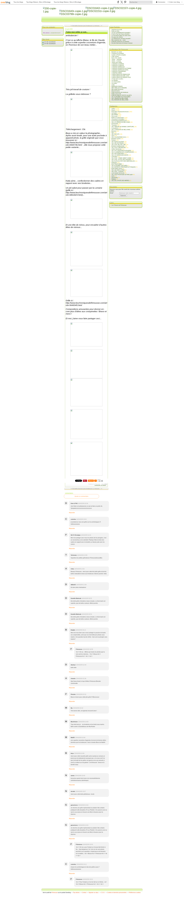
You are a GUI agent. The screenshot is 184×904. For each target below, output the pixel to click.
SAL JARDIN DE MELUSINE (119, 98)
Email (111, 193)
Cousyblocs (114, 128)
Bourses (113, 131)
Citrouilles (114, 156)
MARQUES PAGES (117, 86)
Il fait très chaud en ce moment (120, 41)
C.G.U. (103, 892)
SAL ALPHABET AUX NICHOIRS (120, 97)
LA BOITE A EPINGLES (118, 67)
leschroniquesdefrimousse (119, 120)
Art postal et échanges (117, 119)
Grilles (105, 484)
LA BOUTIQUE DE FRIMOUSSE (120, 74)
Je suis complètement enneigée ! (121, 32)
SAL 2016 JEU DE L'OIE (118, 144)
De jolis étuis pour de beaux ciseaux (121, 43)
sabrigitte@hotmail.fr (55, 32)
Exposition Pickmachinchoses (120, 111)
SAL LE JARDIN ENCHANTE (119, 155)
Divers (113, 110)
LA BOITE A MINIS (116, 73)
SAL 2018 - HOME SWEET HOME (121, 158)
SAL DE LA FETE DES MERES (120, 180)
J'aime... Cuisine (116, 61)
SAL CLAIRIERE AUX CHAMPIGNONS (122, 152)
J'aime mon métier (116, 62)
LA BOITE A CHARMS (117, 64)
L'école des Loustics (117, 79)
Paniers (113, 140)
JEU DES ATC (115, 134)
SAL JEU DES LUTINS (118, 170)
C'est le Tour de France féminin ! (120, 34)
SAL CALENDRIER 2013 (118, 137)
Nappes (113, 179)
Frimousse (55, 892)
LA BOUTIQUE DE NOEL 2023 (120, 76)
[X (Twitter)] (121, 2)
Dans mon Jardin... (116, 58)
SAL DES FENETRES (117, 153)
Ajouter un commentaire (81, 496)
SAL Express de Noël (117, 141)
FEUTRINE (114, 114)
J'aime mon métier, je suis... (77, 32)
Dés (112, 132)
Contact (84, 892)
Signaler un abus (94, 892)
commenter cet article (100, 485)
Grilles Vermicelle (116, 149)
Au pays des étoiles (117, 37)
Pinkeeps (114, 162)
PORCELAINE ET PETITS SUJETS (121, 95)
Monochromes (115, 91)
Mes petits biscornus (117, 89)
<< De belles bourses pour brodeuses (81, 26)
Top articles (76, 892)
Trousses (114, 125)
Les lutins (114, 83)
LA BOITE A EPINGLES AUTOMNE (121, 68)
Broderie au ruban (116, 52)
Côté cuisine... (115, 56)
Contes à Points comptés (118, 55)
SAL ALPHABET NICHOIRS (119, 165)
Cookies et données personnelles (117, 892)
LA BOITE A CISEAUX (117, 65)
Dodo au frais (115, 31)
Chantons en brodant (117, 53)
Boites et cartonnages (117, 117)
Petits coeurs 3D (116, 94)
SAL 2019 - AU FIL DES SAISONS (121, 159)
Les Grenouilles (116, 82)
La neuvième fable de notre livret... (121, 35)
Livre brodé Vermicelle (117, 173)
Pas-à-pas (114, 116)
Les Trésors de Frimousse (118, 205)
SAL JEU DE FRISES (117, 143)
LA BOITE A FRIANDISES (118, 71)
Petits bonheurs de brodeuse (119, 92)
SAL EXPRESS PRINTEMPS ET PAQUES (123, 167)
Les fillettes (114, 80)
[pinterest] (125, 2)
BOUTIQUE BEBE (116, 164)
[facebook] (118, 2)
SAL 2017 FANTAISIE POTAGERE (121, 150)
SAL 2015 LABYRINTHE (118, 147)
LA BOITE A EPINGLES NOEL (120, 70)
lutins (113, 176)
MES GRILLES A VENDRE (119, 88)
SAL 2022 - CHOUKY (117, 171)
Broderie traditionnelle (117, 146)
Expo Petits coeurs (116, 168)
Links (113, 85)
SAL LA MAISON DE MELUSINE (120, 129)
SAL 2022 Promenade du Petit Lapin (122, 174)
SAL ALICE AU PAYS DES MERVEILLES (123, 161)
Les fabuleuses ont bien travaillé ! (121, 38)
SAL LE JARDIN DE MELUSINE (120, 122)
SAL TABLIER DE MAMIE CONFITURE (122, 126)
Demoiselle (114, 123)
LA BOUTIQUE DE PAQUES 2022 (121, 77)
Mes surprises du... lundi (118, 40)
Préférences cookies (135, 892)
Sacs (112, 135)
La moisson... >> (97, 26)
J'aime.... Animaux (116, 59)
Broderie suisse (116, 138)
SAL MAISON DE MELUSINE (119, 100)
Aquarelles (114, 177)
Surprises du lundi (116, 29)
